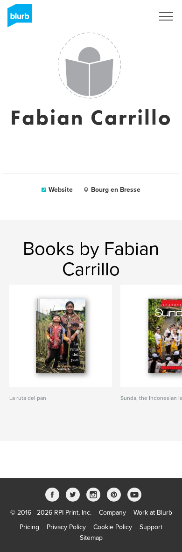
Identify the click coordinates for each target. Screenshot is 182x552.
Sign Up (129, 16)
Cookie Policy (112, 527)
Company (112, 513)
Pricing (29, 527)
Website (61, 190)
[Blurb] (17, 18)
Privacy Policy (66, 527)
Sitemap (91, 538)
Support (151, 527)
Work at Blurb (152, 513)
